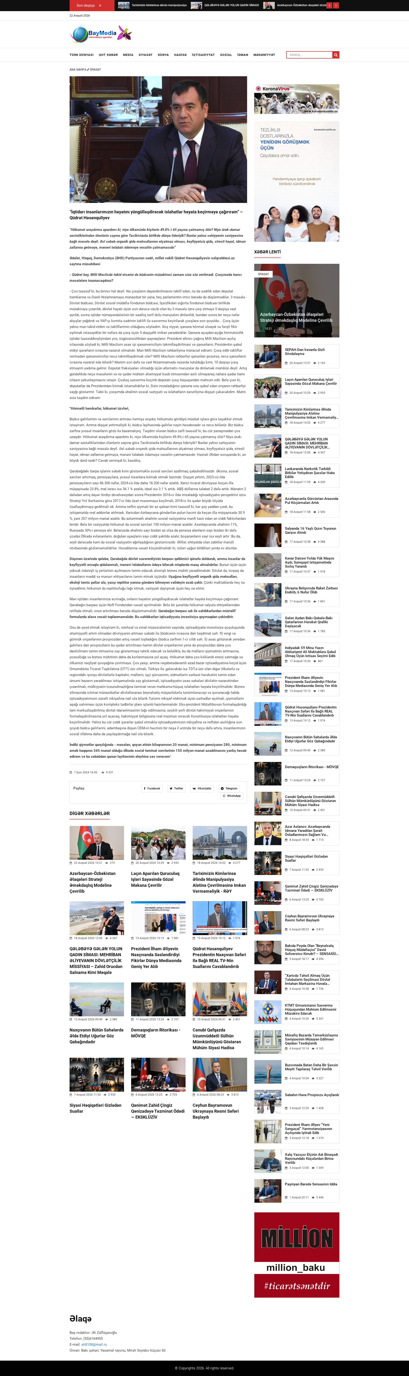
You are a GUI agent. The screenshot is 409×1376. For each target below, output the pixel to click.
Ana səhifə (78, 69)
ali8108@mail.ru (94, 1344)
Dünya (163, 55)
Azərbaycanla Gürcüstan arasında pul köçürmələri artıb (311, 501)
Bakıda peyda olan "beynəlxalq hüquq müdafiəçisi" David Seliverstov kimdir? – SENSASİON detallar (312, 950)
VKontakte (204, 788)
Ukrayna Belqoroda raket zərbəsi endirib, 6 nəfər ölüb (311, 590)
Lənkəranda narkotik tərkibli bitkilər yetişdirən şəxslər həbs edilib (310, 473)
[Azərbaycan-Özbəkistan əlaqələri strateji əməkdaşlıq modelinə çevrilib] (269, 5)
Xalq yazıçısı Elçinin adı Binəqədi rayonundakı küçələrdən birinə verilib (311, 1159)
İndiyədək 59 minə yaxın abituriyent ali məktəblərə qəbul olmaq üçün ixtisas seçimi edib (310, 652)
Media (128, 55)
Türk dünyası (82, 55)
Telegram (231, 788)
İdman (242, 55)
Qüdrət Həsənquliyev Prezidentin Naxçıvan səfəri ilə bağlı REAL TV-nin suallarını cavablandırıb (311, 711)
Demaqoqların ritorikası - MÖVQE (312, 767)
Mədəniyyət (264, 55)
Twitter (178, 788)
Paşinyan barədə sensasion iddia (311, 1184)
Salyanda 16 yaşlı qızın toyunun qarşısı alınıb (310, 531)
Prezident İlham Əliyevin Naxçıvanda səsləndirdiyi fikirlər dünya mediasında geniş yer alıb (311, 682)
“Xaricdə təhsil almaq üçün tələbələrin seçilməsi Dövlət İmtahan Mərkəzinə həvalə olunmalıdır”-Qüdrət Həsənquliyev (311, 980)
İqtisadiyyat (203, 55)
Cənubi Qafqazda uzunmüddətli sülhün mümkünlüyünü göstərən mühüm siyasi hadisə (310, 801)
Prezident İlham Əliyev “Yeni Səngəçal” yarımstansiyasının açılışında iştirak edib (308, 1129)
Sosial (226, 55)
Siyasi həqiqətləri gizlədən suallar (306, 859)
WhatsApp (234, 796)
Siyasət (146, 55)
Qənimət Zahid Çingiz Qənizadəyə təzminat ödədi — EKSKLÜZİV (158, 1111)
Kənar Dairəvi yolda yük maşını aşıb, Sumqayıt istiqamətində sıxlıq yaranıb (309, 562)
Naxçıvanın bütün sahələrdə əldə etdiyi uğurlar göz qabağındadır (97, 1035)
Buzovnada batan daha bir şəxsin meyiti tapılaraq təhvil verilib (311, 1067)
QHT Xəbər (108, 55)
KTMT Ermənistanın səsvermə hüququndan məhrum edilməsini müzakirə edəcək (310, 1010)
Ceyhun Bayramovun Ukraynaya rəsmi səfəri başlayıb (216, 1111)
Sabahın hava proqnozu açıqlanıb (312, 1095)
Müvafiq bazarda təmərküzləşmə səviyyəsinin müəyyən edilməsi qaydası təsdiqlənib (311, 1039)
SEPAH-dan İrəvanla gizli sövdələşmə (305, 352)
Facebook (153, 788)
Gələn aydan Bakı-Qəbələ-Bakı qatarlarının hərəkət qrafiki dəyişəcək (309, 622)
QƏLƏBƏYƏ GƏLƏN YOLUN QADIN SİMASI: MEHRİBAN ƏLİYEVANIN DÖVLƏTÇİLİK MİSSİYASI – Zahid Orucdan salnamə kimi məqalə (96, 960)
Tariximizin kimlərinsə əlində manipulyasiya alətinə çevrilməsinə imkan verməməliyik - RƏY (312, 414)
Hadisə (180, 55)
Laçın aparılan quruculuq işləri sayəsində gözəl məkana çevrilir (155, 879)
